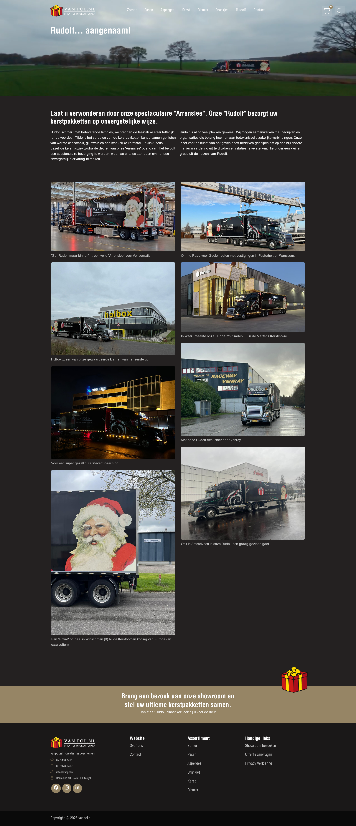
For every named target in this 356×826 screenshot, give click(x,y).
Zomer (132, 10)
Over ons (136, 746)
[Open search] (340, 11)
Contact (259, 10)
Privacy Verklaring (258, 764)
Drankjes (221, 10)
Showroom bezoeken (260, 746)
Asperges (167, 10)
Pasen (148, 10)
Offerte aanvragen (258, 755)
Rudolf (241, 10)
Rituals (202, 10)
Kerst (186, 10)
